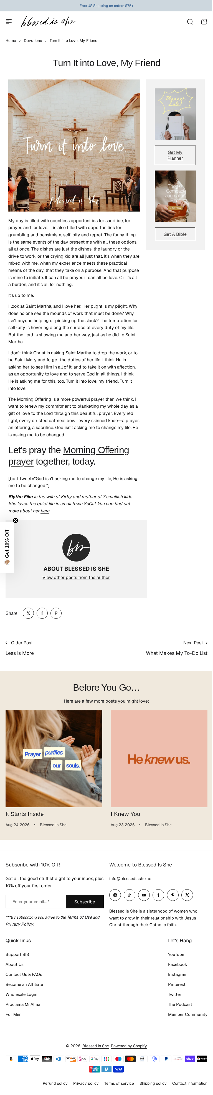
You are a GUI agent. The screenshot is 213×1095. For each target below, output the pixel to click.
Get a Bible (175, 234)
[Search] (190, 22)
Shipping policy (149, 1083)
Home (11, 40)
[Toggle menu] (9, 22)
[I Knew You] (159, 758)
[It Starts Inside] (54, 758)
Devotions (33, 40)
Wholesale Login (21, 994)
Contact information (185, 1083)
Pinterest (172, 984)
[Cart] (204, 22)
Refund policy (51, 1083)
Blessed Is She (93, 1045)
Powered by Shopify (127, 1045)
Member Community (183, 1014)
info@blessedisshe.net (129, 878)
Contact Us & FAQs (24, 974)
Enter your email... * (30, 901)
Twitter (170, 994)
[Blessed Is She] (48, 21)
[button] (7, 547)
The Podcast (176, 1004)
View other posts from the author (76, 577)
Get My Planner (175, 155)
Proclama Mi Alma (23, 1004)
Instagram (173, 974)
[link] (28, 613)
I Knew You (125, 814)
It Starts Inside (25, 814)
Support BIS (17, 954)
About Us (15, 964)
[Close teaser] (15, 520)
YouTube (172, 954)
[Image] (175, 114)
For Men (14, 1014)
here (44, 511)
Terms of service (115, 1083)
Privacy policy (82, 1083)
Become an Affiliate (24, 984)
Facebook (173, 964)
